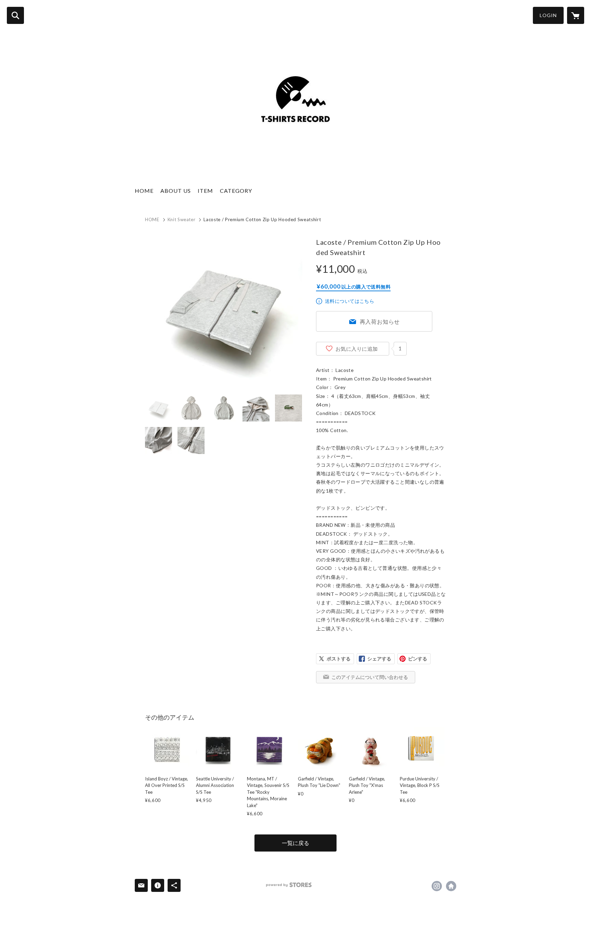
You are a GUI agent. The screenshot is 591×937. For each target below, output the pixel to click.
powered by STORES (288, 884)
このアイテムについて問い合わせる (369, 677)
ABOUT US (175, 190)
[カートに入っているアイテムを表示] (575, 15)
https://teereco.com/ (451, 886)
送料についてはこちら (349, 301)
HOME (144, 190)
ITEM (205, 190)
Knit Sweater (182, 219)
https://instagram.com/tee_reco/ (437, 886)
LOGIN (548, 15)
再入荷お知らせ (380, 321)
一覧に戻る (295, 843)
